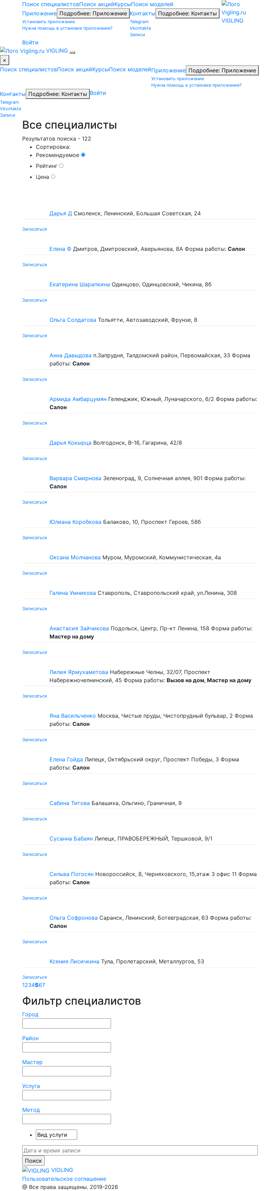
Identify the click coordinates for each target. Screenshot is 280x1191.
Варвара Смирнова (75, 478)
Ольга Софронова (74, 917)
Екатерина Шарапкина (80, 284)
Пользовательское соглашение (64, 1178)
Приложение (39, 13)
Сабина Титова (70, 803)
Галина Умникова (73, 592)
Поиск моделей (152, 4)
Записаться (34, 229)
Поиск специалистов (50, 4)
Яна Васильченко (73, 715)
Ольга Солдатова (73, 319)
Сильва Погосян (72, 874)
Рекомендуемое (58, 155)
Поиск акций (96, 4)
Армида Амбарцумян (78, 399)
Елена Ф (60, 248)
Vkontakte (140, 28)
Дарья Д (61, 213)
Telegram (139, 21)
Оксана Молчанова (75, 557)
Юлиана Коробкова (75, 521)
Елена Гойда (66, 759)
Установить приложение (48, 21)
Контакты (142, 13)
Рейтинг (47, 165)
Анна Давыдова (71, 355)
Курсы (122, 4)
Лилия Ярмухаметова (79, 672)
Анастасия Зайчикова (79, 628)
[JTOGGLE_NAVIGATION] (72, 53)
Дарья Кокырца (71, 442)
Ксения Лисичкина (74, 961)
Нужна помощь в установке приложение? (67, 28)
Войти (30, 42)
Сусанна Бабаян (71, 838)
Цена (43, 176)
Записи (137, 34)
